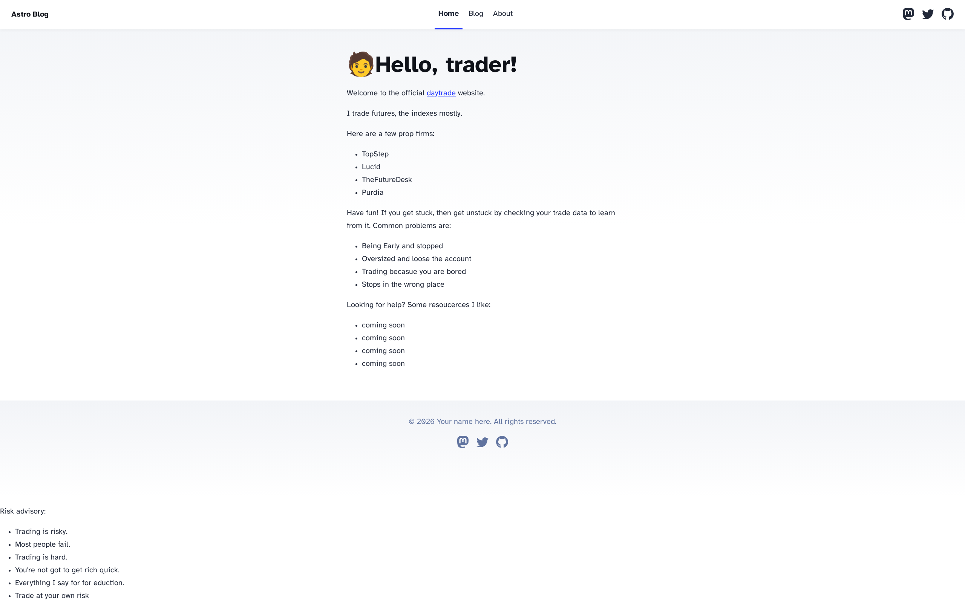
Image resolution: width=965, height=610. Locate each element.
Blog (476, 14)
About (503, 14)
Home (448, 14)
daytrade (441, 93)
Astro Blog (30, 14)
